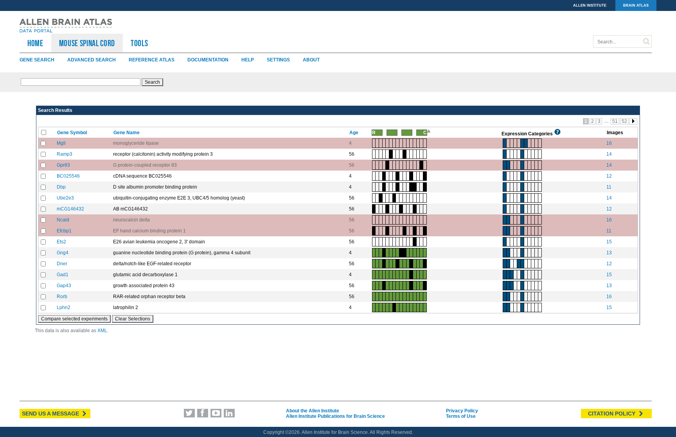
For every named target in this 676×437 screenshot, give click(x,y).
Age (354, 132)
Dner (62, 263)
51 (615, 121)
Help (247, 60)
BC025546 (68, 176)
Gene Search (37, 60)
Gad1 (62, 274)
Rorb (62, 296)
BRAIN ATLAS (636, 5)
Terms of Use (461, 416)
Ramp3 (64, 154)
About (311, 60)
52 (624, 121)
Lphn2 (63, 307)
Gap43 (64, 285)
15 (609, 242)
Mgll (61, 143)
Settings (278, 60)
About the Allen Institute (312, 411)
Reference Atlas (151, 60)
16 (609, 143)
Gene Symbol (72, 132)
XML (102, 330)
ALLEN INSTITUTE (589, 5)
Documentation (207, 60)
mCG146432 (70, 209)
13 (609, 252)
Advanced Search (91, 60)
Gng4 (62, 252)
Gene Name (127, 132)
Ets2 (61, 242)
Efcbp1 (64, 231)
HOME (35, 43)
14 (609, 154)
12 (609, 176)
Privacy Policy (462, 411)
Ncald (63, 220)
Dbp (61, 187)
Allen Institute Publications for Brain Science (335, 416)
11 (608, 187)
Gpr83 (63, 165)
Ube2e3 (65, 198)
